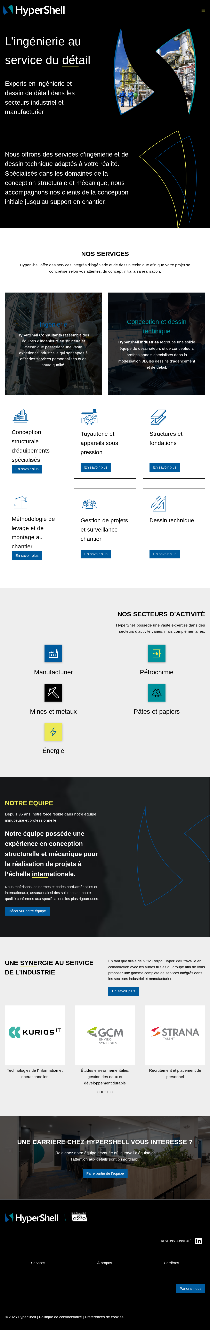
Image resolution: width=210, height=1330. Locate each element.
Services (38, 1263)
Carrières (171, 1263)
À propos (104, 1263)
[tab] (98, 1092)
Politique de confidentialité (60, 1317)
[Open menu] (203, 10)
